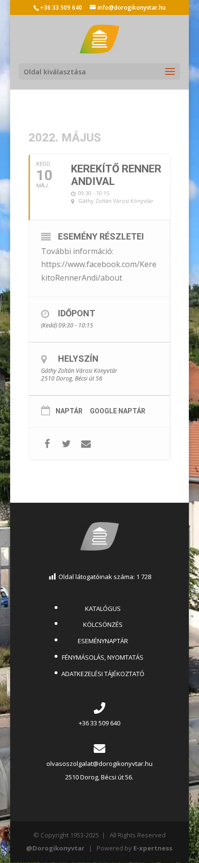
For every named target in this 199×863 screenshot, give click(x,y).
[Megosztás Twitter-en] (66, 443)
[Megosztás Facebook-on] (47, 443)
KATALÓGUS (103, 608)
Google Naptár (117, 411)
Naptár (69, 411)
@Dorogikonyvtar (55, 848)
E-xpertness (152, 848)
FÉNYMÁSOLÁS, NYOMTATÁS (102, 657)
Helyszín (78, 359)
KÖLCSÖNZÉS (103, 624)
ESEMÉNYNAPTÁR (103, 641)
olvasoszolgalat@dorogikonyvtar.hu (99, 763)
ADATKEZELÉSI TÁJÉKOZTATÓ (102, 673)
